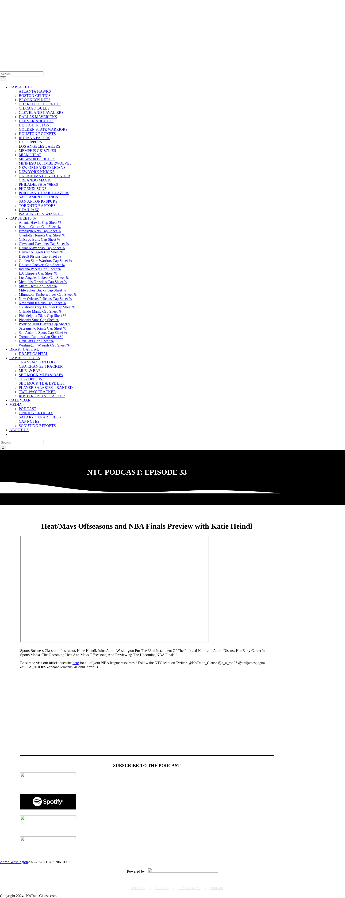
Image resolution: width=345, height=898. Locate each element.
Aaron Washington (14, 862)
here (76, 663)
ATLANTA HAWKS (35, 91)
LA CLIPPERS (30, 142)
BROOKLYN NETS (34, 100)
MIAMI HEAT (30, 155)
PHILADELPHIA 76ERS (38, 184)
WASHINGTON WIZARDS (41, 214)
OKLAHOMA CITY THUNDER (44, 176)
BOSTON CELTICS (34, 96)
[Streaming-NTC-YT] (48, 840)
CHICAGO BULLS (34, 108)
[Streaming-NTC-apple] (48, 819)
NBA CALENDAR (189, 888)
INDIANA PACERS (34, 138)
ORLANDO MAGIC (35, 180)
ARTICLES (162, 888)
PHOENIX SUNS (32, 189)
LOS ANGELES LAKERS (39, 146)
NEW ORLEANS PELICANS (42, 167)
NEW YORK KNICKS (36, 172)
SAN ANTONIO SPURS (38, 201)
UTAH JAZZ (29, 210)
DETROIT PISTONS (35, 125)
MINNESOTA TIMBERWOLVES (45, 163)
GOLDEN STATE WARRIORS (43, 129)
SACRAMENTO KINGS (38, 197)
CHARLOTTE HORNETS (40, 104)
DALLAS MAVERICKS (38, 117)
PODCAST (216, 888)
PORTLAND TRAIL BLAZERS (44, 193)
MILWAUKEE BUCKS (37, 159)
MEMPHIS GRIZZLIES (37, 151)
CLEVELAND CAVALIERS (41, 112)
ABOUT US (138, 888)
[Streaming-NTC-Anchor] (48, 776)
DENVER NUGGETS (36, 121)
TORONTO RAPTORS (37, 206)
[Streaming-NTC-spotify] (48, 809)
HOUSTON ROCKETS (37, 134)
